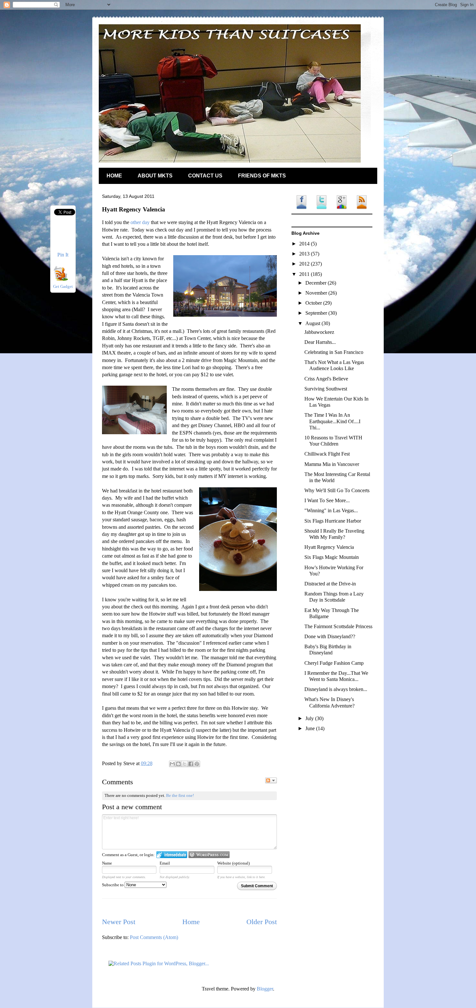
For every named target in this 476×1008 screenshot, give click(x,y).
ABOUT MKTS (155, 175)
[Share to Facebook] (190, 764)
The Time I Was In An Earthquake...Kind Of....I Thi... (332, 421)
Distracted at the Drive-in (330, 583)
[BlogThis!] (178, 764)
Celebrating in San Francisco (333, 352)
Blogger (265, 988)
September (316, 313)
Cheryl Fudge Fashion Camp (334, 663)
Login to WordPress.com (209, 854)
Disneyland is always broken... (335, 689)
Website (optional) (233, 863)
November (316, 293)
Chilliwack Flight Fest (327, 454)
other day (140, 222)
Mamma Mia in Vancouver (331, 464)
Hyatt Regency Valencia (329, 547)
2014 (305, 243)
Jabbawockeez (319, 332)
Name (107, 863)
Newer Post (118, 922)
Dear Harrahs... (320, 342)
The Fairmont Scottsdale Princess (338, 626)
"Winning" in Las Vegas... (331, 510)
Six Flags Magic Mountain (331, 557)
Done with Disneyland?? (329, 636)
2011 (305, 274)
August (313, 323)
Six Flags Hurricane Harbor (332, 521)
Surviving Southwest (325, 388)
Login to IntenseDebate (171, 854)
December (316, 283)
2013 (305, 253)
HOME (114, 175)
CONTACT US (205, 175)
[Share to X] (184, 764)
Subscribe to (113, 884)
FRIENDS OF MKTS (262, 175)
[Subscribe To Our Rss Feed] (60, 279)
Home (191, 922)
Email (165, 863)
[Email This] (172, 764)
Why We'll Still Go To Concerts (336, 490)
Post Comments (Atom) (154, 937)
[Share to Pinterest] (197, 764)
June (310, 728)
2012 (305, 263)
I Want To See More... (327, 500)
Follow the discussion (271, 780)
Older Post (261, 922)
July (310, 718)
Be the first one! (180, 795)
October (314, 303)
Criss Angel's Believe (326, 378)
